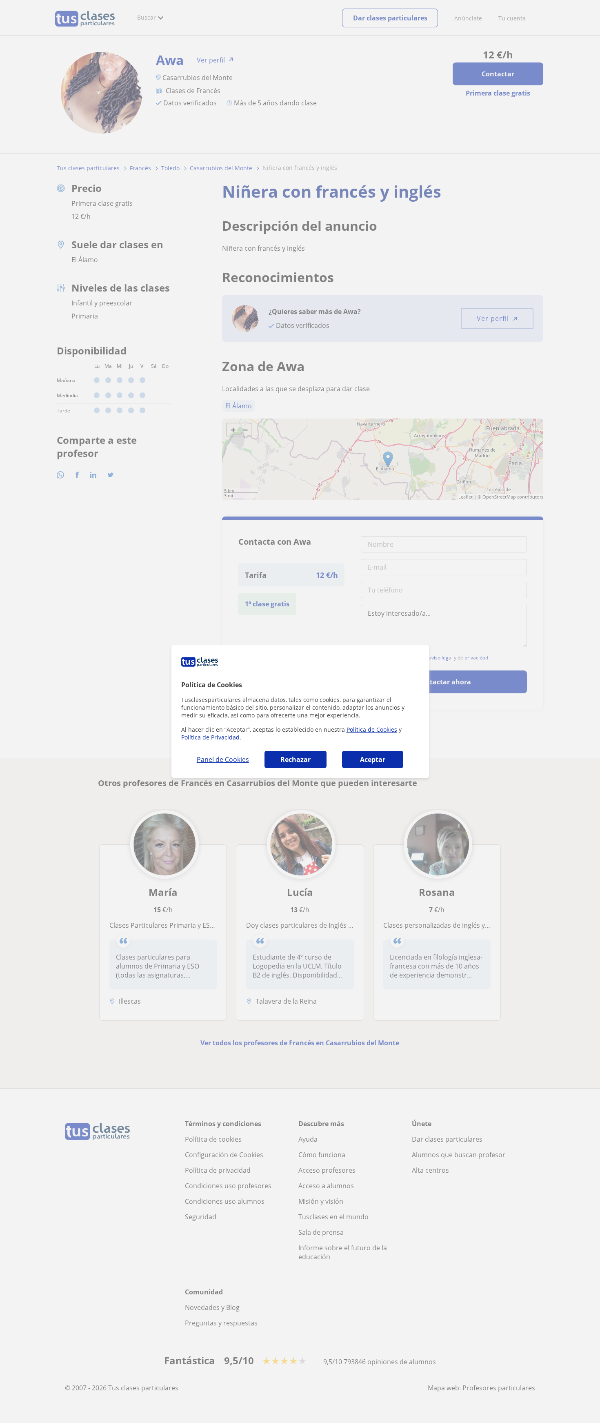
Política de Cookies (372, 729)
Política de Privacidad (210, 737)
